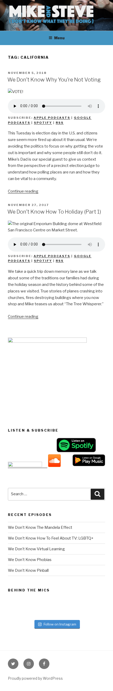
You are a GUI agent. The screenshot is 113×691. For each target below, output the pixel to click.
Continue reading (23, 191)
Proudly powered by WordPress (35, 678)
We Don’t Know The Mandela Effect (40, 527)
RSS (60, 122)
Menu (59, 38)
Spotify (43, 122)
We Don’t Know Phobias (30, 559)
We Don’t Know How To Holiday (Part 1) (54, 212)
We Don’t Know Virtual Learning (36, 549)
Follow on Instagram (60, 624)
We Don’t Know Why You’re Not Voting (54, 80)
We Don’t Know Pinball (28, 570)
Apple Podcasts (52, 117)
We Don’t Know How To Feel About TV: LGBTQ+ (51, 538)
